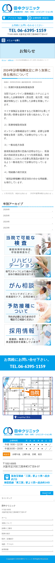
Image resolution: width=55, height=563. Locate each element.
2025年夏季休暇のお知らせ (41, 193)
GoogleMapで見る (23, 417)
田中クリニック (26, 559)
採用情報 (5, 549)
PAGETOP (46, 493)
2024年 (6, 222)
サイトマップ (7, 498)
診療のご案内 (7, 528)
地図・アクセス (8, 544)
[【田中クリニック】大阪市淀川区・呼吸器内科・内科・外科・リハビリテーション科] (27, 10)
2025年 (6, 215)
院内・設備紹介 (8, 539)
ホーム (4, 518)
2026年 (6, 209)
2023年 (6, 228)
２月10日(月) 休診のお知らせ (14, 193)
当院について (7, 523)
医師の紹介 (6, 534)
